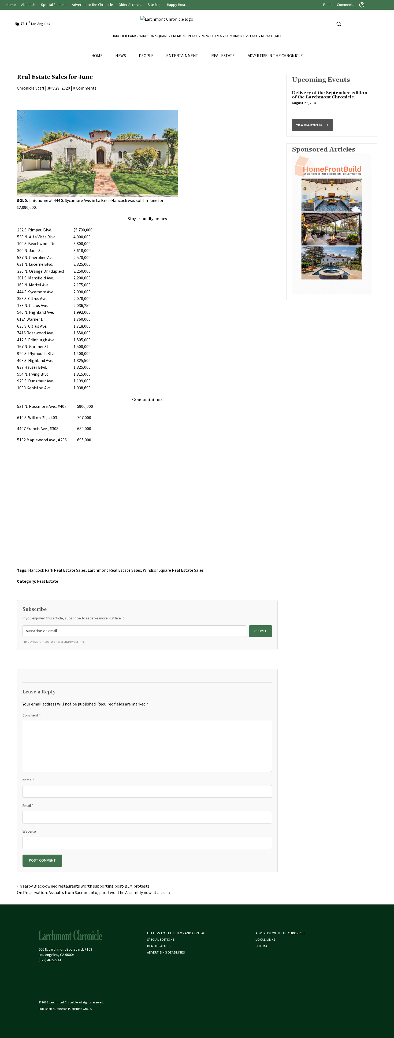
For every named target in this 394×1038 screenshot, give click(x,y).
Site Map (155, 5)
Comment (32, 715)
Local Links (265, 939)
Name (28, 780)
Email (28, 805)
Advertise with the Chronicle (280, 933)
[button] (312, 125)
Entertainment (182, 56)
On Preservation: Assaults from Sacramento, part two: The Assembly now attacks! (92, 893)
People (146, 56)
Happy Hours (177, 5)
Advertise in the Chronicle (92, 5)
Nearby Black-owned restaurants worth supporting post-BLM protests (85, 886)
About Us (28, 5)
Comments (345, 5)
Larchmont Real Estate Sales (114, 570)
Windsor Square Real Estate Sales (173, 570)
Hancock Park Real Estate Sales (57, 570)
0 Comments (84, 88)
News (120, 56)
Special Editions (53, 5)
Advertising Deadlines (166, 952)
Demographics (159, 946)
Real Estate (223, 56)
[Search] (338, 24)
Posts (328, 5)
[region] (331, 105)
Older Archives (130, 5)
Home (11, 5)
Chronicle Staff (30, 88)
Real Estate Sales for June (55, 77)
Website (29, 831)
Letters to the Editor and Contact (177, 933)
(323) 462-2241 (50, 960)
